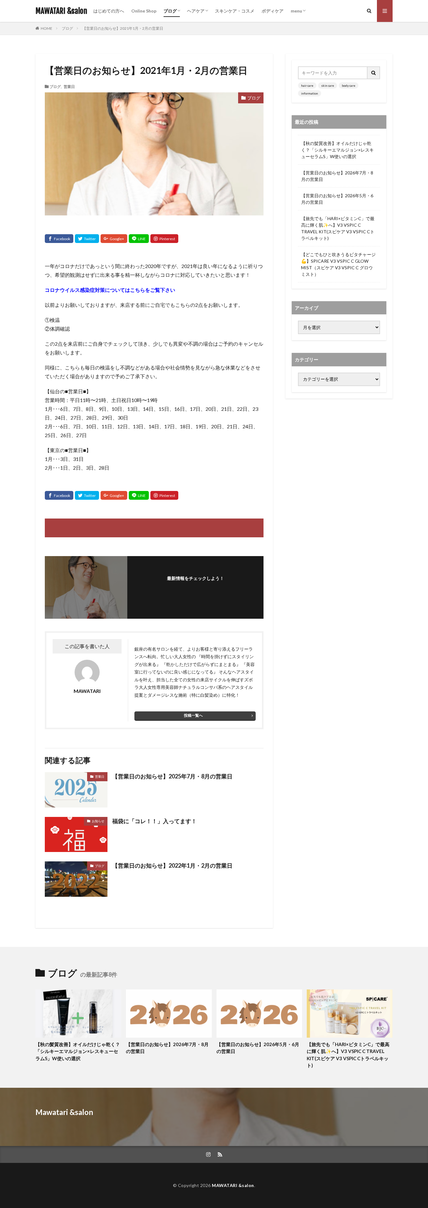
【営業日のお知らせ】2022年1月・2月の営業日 (172, 865)
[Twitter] (87, 238)
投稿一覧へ (193, 715)
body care (348, 85)
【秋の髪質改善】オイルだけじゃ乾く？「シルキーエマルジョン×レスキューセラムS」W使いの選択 (337, 150)
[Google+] (114, 238)
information (309, 93)
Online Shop (143, 10)
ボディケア (273, 10)
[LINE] (139, 238)
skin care (327, 85)
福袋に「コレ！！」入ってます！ (154, 821)
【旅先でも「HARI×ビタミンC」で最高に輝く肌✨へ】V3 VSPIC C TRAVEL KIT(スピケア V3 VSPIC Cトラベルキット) (337, 228)
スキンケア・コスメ (234, 10)
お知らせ (98, 821)
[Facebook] (59, 238)
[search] (374, 72)
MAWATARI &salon (61, 11)
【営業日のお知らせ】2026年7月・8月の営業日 (337, 176)
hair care (307, 85)
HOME (46, 28)
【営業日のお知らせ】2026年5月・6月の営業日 (337, 199)
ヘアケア (196, 10)
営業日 (69, 86)
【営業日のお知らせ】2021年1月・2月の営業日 (122, 28)
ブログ (170, 10)
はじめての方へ (108, 10)
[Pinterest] (164, 238)
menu (296, 10)
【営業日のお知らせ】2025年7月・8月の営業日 (172, 776)
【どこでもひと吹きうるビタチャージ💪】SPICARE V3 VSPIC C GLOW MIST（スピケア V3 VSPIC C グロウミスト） (338, 264)
